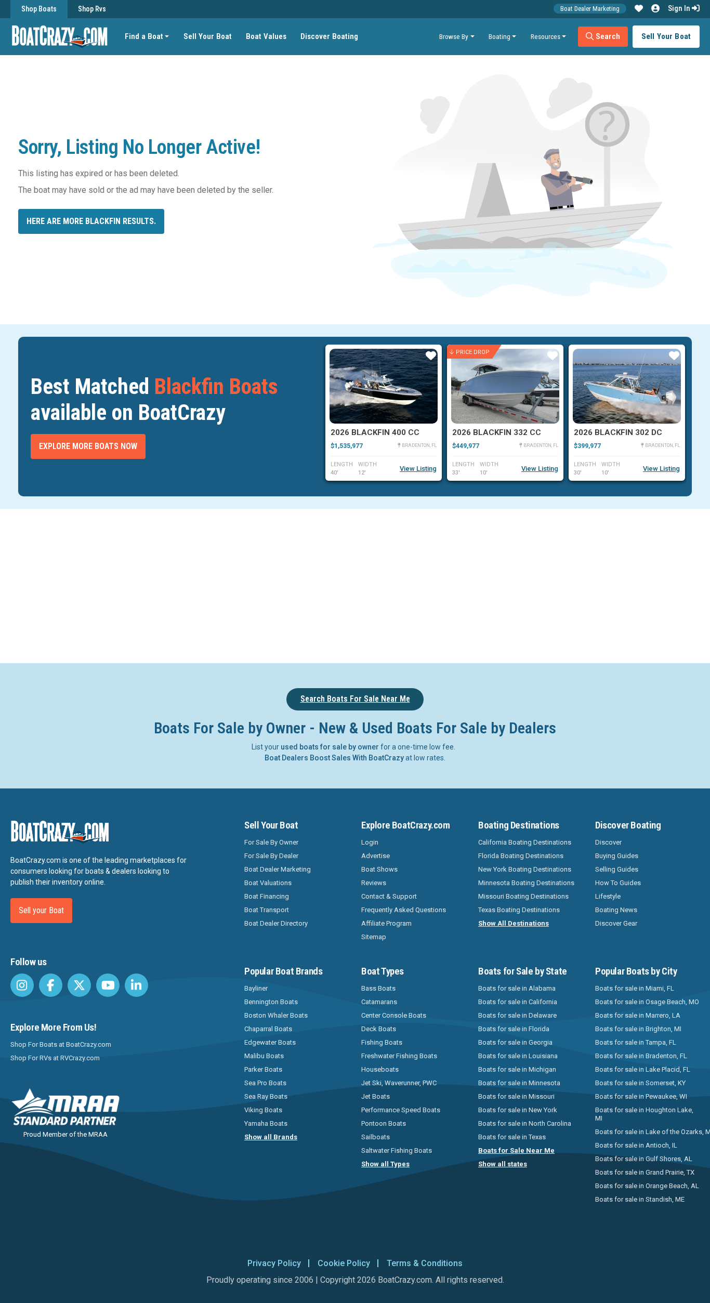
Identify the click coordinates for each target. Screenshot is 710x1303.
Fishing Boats (381, 1042)
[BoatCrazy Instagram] (22, 985)
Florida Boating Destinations (520, 856)
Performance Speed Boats (400, 1110)
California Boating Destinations (524, 842)
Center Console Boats (393, 1015)
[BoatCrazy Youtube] (108, 985)
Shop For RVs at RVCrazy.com (55, 1058)
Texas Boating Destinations (519, 910)
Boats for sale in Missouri (516, 1096)
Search (607, 36)
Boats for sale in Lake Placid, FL (642, 1069)
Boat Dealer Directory (276, 923)
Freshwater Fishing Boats (399, 1056)
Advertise (375, 856)
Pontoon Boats (383, 1123)
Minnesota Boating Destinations (526, 883)
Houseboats (380, 1069)
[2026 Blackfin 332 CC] (505, 386)
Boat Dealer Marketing (590, 8)
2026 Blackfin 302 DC (618, 432)
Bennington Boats (271, 1002)
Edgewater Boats (270, 1042)
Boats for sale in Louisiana (518, 1056)
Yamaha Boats (265, 1123)
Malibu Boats (264, 1056)
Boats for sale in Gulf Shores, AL (643, 1159)
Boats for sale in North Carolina (524, 1123)
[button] (639, 9)
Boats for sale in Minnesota (519, 1083)
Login (369, 842)
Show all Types (385, 1164)
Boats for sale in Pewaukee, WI (641, 1096)
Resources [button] (545, 36)
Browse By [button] (453, 36)
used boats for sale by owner (330, 747)
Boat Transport (266, 910)
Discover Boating (329, 36)
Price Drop (473, 351)
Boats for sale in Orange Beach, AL (647, 1186)
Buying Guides (616, 856)
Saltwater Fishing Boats (396, 1150)
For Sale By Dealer (271, 856)
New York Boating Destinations (524, 869)
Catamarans (379, 1002)
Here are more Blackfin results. (91, 221)
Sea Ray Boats (265, 1096)
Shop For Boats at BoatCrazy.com (60, 1044)
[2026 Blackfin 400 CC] (383, 386)
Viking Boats (263, 1110)
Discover (608, 842)
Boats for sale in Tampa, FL (635, 1042)
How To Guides (618, 883)
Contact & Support (389, 896)
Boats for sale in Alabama (517, 988)
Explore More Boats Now (88, 446)
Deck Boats (378, 1029)
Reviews (373, 883)
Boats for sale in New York (517, 1110)
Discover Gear (616, 923)
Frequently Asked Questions (403, 910)
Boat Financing (266, 896)
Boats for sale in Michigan (517, 1069)
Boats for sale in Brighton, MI (638, 1029)
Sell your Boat (41, 910)
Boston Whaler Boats (276, 1015)
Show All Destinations (513, 923)
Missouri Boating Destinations (523, 896)
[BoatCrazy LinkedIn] (136, 985)
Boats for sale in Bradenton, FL (641, 1056)
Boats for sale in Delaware (517, 1015)
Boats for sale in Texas (512, 1137)
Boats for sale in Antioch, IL (636, 1145)
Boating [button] (499, 36)
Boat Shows (379, 869)
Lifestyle (608, 896)
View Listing (418, 468)
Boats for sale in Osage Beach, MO (647, 1002)
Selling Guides (616, 869)
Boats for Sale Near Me (516, 1150)
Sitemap (373, 937)
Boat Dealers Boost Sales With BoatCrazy (334, 758)
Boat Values (266, 36)
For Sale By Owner (271, 842)
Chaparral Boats (268, 1029)
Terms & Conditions (425, 1263)
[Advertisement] (405, 584)
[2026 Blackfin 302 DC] (627, 386)
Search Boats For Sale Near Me (355, 699)
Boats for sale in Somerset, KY (640, 1083)
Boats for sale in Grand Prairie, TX (644, 1172)
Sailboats (375, 1137)
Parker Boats (263, 1069)
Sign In (680, 8)
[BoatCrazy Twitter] (79, 985)
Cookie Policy (344, 1263)
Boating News (616, 910)
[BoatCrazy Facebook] (50, 985)
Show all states (502, 1164)
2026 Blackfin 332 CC (496, 432)
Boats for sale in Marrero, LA (637, 1015)
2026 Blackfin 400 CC (375, 432)
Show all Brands (270, 1137)
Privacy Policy (274, 1263)
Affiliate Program (386, 923)
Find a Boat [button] (144, 36)
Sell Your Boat (207, 36)
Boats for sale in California (517, 1002)
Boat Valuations (268, 883)
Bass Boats (378, 988)
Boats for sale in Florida (513, 1029)
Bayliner (256, 988)
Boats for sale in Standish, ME (640, 1199)
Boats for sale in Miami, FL (634, 988)
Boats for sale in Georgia (515, 1042)
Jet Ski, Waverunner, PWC (399, 1083)
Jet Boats (375, 1096)
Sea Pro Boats (265, 1083)
